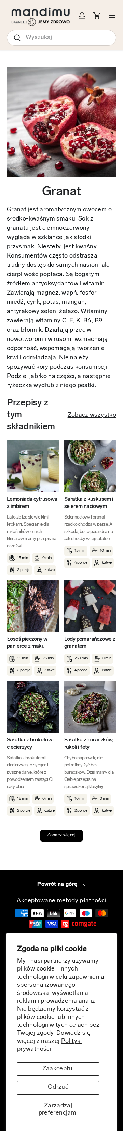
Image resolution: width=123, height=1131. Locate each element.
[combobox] (61, 37)
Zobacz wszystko (92, 415)
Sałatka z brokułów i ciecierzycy (30, 743)
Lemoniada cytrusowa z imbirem (32, 503)
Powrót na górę (58, 884)
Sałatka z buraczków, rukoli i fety (88, 743)
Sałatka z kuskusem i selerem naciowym (88, 503)
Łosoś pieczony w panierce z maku (27, 642)
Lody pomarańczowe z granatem (89, 642)
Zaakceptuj (58, 1069)
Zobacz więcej (61, 835)
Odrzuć (58, 1087)
